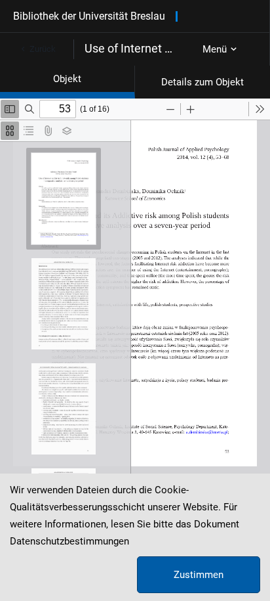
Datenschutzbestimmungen (69, 541)
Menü (214, 49)
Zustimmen (198, 575)
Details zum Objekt (202, 82)
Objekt (67, 79)
